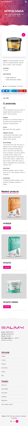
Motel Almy (4, 400)
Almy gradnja (4, 388)
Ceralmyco (3, 396)
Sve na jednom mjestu (7, 404)
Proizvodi (3, 364)
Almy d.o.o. (4, 385)
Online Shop (4, 367)
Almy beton (4, 392)
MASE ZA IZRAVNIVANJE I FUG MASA (14, 86)
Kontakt (3, 371)
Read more (7, 227)
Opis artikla (6, 98)
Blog (2, 375)
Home (6, 14)
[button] (26, 1)
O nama (3, 360)
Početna (3, 356)
